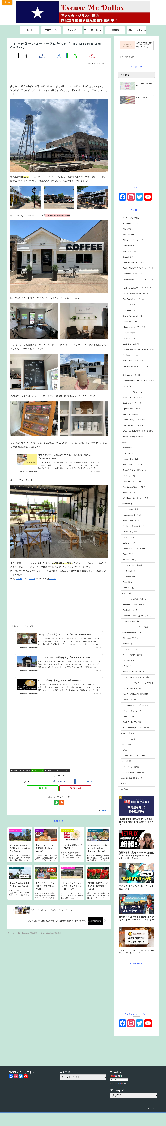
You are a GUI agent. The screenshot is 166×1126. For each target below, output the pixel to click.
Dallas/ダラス (38, 770)
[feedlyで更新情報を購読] (56, 802)
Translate (125, 1083)
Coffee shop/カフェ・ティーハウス (58, 770)
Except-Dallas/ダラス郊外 (21, 770)
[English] (116, 1076)
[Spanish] (121, 1076)
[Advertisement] (59, 74)
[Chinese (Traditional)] (114, 1076)
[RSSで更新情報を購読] (61, 802)
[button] (152, 56)
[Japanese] (119, 1076)
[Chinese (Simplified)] (111, 1076)
